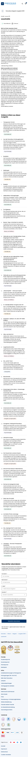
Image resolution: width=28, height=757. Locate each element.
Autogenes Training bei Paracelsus (12, 423)
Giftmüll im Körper (8, 437)
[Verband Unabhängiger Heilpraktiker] (8, 719)
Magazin (15, 633)
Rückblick (5, 156)
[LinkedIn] (20, 742)
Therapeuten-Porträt (9, 122)
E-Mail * (4, 586)
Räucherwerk (6, 376)
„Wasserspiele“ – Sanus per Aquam (12, 290)
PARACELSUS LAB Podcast (7, 691)
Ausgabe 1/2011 (22, 633)
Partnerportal (4, 664)
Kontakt (3, 746)
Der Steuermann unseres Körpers (12, 453)
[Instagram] (10, 742)
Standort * (4, 592)
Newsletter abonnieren (14, 621)
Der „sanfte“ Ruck (8, 361)
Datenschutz (4, 752)
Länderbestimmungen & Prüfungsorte (11, 673)
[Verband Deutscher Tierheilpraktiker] (13, 719)
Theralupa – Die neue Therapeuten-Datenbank (12, 544)
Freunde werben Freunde (7, 704)
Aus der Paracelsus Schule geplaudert (13, 139)
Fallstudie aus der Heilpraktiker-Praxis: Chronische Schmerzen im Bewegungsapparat (13, 258)
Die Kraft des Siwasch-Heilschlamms (13, 468)
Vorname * (4, 573)
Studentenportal (5, 659)
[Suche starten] (22, 3)
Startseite (3, 633)
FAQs (2, 697)
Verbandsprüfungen (6, 683)
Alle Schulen (4, 694)
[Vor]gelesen (6, 209)
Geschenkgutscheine (6, 709)
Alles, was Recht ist (8, 334)
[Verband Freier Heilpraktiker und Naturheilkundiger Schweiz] (9, 725)
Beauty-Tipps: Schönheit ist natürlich (13, 222)
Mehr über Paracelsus (6, 678)
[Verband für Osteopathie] (19, 719)
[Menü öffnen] (2, 3)
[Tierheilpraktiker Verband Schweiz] (3, 725)
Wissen (9, 633)
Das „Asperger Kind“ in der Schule (12, 528)
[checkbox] (2, 599)
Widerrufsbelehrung (6, 702)
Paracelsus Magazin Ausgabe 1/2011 (15, 11)
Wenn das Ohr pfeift (8, 498)
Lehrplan (3, 680)
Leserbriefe (3, 636)
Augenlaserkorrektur (8, 347)
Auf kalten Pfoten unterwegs (10, 514)
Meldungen (6, 170)
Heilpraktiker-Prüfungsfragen (11, 195)
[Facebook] (17, 742)
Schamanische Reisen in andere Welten (13, 408)
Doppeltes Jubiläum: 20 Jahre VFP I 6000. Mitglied (14, 319)
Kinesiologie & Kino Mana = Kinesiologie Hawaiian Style (13, 390)
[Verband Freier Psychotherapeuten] (3, 719)
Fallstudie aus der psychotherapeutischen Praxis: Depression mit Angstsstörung (14, 275)
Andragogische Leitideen (7, 686)
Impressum (4, 749)
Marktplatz (4, 667)
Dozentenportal (5, 662)
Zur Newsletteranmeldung (8, 707)
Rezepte (5, 184)
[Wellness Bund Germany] (25, 719)
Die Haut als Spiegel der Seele (11, 484)
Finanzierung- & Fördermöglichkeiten (11, 699)
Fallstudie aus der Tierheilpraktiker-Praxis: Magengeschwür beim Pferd (14, 237)
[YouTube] (14, 742)
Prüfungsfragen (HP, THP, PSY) (9, 675)
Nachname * (5, 579)
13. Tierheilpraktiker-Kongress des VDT (13, 304)
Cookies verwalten (6, 754)
